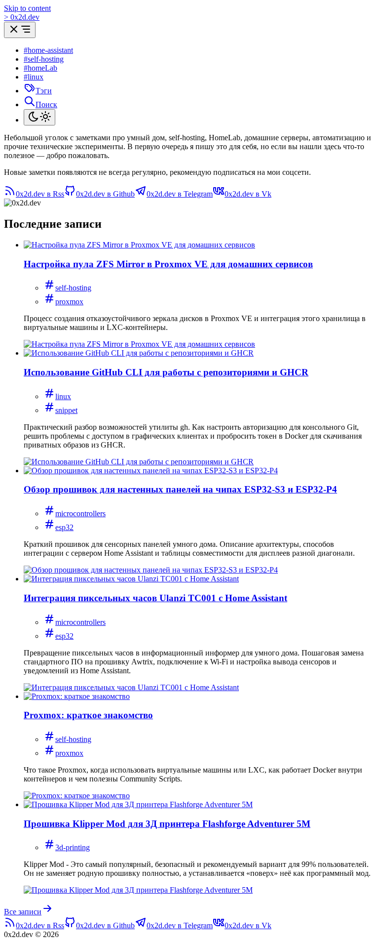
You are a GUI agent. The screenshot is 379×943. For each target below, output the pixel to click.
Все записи (22, 911)
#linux (33, 77)
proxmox (69, 301)
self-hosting (73, 288)
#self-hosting (44, 59)
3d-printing (72, 847)
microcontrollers (80, 513)
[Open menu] (20, 30)
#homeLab (40, 68)
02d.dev (21, 17)
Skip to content (27, 8)
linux (63, 396)
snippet (66, 410)
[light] (39, 117)
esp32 (64, 527)
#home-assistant (48, 50)
